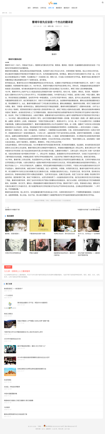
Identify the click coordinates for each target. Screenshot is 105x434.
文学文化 (43, 8)
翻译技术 (67, 8)
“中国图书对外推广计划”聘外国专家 (88, 209)
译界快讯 (35, 8)
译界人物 (51, 8)
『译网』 (52, 3)
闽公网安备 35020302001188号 (55, 426)
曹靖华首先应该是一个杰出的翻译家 (52, 22)
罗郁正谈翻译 (33, 253)
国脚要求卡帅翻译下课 (12, 209)
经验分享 (74, 8)
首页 (29, 8)
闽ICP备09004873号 (71, 426)
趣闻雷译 (59, 8)
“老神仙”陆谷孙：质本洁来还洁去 (64, 233)
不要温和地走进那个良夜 (37, 233)
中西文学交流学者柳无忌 (13, 253)
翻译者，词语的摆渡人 (12, 233)
